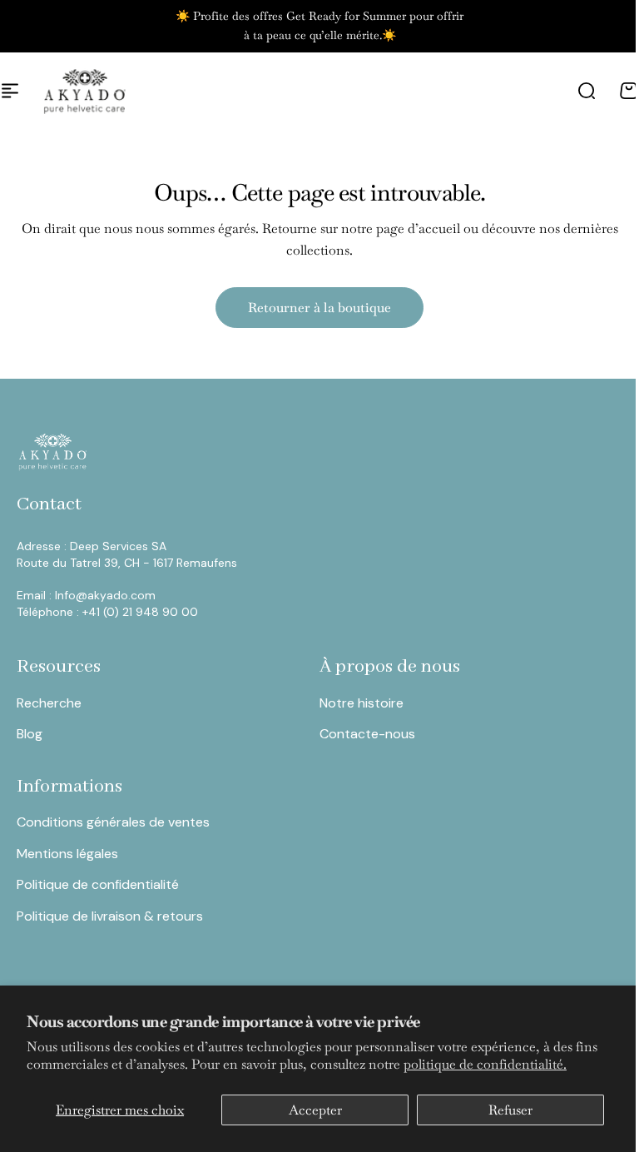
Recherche (49, 703)
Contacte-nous (367, 733)
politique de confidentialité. (485, 1064)
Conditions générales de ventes (113, 822)
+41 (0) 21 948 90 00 (140, 611)
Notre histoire (362, 703)
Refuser (510, 1110)
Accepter (315, 1110)
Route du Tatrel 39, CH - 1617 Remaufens (127, 562)
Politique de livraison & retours (110, 916)
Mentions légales (67, 853)
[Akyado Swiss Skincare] (85, 90)
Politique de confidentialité (98, 884)
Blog (29, 733)
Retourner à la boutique (319, 307)
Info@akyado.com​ (107, 595)
